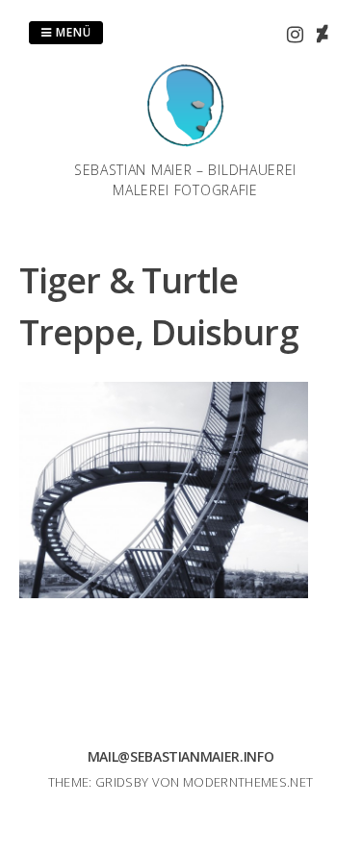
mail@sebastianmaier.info (181, 756)
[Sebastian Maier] (186, 148)
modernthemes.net (248, 782)
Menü (71, 32)
